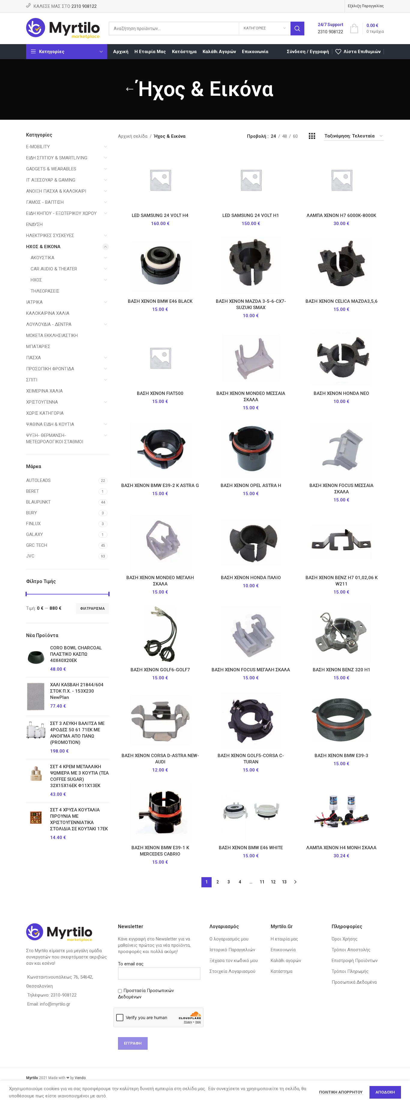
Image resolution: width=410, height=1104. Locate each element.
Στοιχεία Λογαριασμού (232, 971)
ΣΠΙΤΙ (31, 380)
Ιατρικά (34, 302)
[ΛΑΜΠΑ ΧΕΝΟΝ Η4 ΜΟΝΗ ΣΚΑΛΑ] (341, 812)
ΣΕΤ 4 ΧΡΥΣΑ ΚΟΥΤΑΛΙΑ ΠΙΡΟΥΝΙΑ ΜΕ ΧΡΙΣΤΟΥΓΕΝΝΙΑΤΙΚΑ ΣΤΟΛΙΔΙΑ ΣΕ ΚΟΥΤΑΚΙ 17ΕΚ (79, 819)
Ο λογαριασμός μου (229, 939)
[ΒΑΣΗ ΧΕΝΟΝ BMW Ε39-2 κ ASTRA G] (160, 450)
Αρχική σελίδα (132, 136)
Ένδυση (34, 224)
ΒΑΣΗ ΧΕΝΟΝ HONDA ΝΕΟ (341, 393)
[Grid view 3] (312, 136)
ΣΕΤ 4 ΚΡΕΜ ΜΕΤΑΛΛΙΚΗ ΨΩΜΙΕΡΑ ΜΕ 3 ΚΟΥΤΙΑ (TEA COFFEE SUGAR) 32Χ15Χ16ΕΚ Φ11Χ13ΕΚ (79, 776)
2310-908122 (64, 995)
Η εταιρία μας (284, 939)
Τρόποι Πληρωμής (350, 971)
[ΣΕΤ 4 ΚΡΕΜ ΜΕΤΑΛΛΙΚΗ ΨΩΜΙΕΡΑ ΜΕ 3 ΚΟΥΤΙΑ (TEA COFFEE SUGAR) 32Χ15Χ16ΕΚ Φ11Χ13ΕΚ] (36, 781)
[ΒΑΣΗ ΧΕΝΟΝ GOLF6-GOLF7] (160, 634)
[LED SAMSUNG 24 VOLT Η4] (160, 180)
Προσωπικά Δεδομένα (354, 982)
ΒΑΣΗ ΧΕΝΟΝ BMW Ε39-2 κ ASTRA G (160, 485)
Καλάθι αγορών (286, 960)
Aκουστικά (42, 257)
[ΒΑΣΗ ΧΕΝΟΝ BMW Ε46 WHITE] (251, 812)
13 (284, 882)
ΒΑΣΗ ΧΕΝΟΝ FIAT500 (160, 393)
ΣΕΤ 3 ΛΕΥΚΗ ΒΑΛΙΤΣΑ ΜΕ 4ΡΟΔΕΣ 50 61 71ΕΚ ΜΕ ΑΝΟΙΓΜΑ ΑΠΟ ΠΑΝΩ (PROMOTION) (77, 733)
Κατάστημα (281, 971)
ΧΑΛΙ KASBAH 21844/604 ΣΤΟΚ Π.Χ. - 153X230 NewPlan (77, 691)
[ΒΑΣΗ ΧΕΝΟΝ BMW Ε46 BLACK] (160, 266)
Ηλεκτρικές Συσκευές (50, 235)
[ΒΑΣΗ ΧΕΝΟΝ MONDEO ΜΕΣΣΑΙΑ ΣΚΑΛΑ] (251, 358)
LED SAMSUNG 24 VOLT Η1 (250, 215)
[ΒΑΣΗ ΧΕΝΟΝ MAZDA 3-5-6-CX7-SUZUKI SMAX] (251, 266)
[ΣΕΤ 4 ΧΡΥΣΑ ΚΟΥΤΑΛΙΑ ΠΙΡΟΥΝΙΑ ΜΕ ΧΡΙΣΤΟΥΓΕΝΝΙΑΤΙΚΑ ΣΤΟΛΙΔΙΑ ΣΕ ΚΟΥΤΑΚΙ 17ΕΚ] (36, 824)
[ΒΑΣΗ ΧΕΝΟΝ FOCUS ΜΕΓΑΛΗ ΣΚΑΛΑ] (251, 634)
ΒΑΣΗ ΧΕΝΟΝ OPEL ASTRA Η (251, 485)
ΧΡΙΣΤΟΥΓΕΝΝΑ (42, 402)
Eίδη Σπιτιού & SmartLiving (56, 158)
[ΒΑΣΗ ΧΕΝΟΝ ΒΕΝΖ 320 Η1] (341, 634)
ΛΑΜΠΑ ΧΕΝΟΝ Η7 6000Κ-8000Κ (341, 215)
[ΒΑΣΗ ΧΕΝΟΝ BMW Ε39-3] (341, 720)
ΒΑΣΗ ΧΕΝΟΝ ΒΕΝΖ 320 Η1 (341, 669)
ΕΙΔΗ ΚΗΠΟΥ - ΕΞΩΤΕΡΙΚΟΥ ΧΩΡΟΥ (61, 213)
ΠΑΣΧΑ (33, 357)
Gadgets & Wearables (51, 169)
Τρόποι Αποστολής (351, 949)
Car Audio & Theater (54, 269)
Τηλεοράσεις (45, 291)
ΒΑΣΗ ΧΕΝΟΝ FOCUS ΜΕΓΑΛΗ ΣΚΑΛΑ (251, 669)
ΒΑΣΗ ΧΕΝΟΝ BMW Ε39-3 (341, 755)
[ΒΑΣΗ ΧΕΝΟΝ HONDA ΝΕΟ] (341, 358)
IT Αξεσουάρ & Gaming (50, 180)
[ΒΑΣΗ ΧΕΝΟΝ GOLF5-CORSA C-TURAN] (251, 720)
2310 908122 (84, 6)
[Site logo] (63, 28)
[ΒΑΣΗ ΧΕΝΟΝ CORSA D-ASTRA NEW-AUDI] (160, 720)
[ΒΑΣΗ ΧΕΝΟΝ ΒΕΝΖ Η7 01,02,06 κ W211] (341, 542)
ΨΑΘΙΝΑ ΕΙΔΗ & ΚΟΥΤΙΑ (50, 424)
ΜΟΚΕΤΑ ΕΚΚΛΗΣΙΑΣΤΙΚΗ (52, 335)
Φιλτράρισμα (92, 608)
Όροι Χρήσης (344, 939)
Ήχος (36, 280)
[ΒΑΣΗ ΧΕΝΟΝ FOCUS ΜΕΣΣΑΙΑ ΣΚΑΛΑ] (341, 450)
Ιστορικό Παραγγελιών (232, 949)
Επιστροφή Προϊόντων (355, 960)
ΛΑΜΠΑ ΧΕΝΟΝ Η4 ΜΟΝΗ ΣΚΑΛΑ (341, 847)
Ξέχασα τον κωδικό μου (234, 960)
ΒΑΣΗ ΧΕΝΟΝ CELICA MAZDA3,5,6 (342, 301)
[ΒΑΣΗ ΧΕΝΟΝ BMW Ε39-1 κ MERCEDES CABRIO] (160, 812)
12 (273, 882)
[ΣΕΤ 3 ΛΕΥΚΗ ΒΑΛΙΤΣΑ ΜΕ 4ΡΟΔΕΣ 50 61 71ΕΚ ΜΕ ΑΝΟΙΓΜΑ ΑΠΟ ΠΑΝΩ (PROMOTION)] (36, 737)
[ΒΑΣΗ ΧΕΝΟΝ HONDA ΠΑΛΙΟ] (251, 542)
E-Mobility (38, 146)
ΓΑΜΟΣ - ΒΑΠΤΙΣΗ (45, 202)
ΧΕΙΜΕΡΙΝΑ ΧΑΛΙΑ (44, 391)
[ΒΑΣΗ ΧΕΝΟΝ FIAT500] (160, 358)
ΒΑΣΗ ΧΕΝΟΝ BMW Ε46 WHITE (251, 847)
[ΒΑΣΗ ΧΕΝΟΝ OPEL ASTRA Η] (251, 450)
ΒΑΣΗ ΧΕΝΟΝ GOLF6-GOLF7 (160, 669)
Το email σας (130, 964)
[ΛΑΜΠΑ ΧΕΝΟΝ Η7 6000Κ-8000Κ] (341, 180)
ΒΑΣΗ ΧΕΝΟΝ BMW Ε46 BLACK (160, 301)
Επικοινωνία (283, 949)
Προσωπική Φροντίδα (50, 369)
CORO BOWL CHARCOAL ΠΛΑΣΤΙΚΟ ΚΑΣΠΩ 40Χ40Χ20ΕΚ (76, 654)
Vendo (80, 1078)
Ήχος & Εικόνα (43, 246)
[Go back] (129, 89)
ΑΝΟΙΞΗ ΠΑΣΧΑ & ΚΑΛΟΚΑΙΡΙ (56, 191)
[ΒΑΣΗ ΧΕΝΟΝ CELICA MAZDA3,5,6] (341, 266)
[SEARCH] (297, 28)
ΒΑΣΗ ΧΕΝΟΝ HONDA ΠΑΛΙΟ (251, 577)
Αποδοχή (385, 1092)
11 (262, 882)
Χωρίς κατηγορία (45, 413)
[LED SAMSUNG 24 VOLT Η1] (251, 180)
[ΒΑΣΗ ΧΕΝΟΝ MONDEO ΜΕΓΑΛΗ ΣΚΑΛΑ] (160, 542)
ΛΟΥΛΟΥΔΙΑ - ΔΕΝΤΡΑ (48, 324)
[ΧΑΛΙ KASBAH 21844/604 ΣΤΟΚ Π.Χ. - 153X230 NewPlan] (36, 696)
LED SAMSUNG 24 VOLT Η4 (160, 215)
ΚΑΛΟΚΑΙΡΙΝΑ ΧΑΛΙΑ (47, 313)
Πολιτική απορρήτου (341, 1092)
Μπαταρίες (38, 346)
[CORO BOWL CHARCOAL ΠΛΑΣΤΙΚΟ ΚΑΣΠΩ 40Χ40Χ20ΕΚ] (36, 658)
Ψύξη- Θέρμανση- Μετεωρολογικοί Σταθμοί (54, 438)
